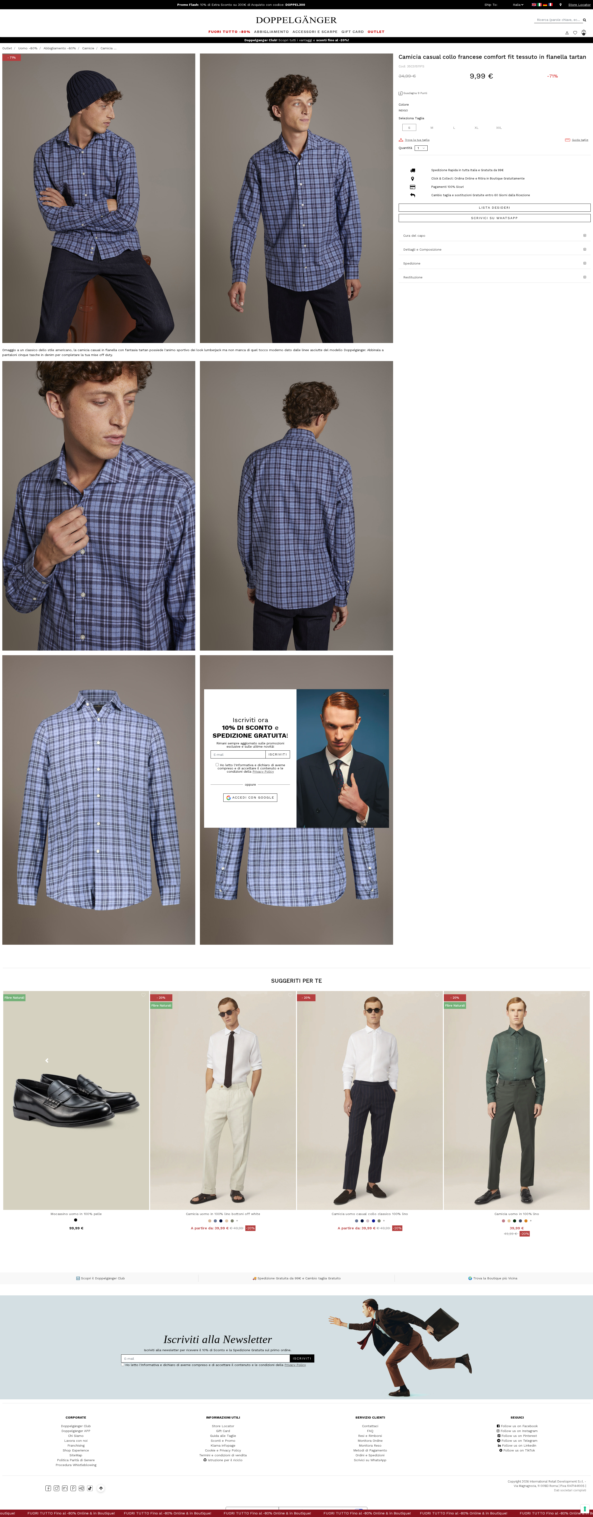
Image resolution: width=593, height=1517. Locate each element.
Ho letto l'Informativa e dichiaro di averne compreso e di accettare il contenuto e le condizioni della (251, 768)
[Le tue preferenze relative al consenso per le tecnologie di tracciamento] (584, 1508)
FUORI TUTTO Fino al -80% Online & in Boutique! (134, 1513)
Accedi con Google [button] (252, 797)
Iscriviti (277, 754)
